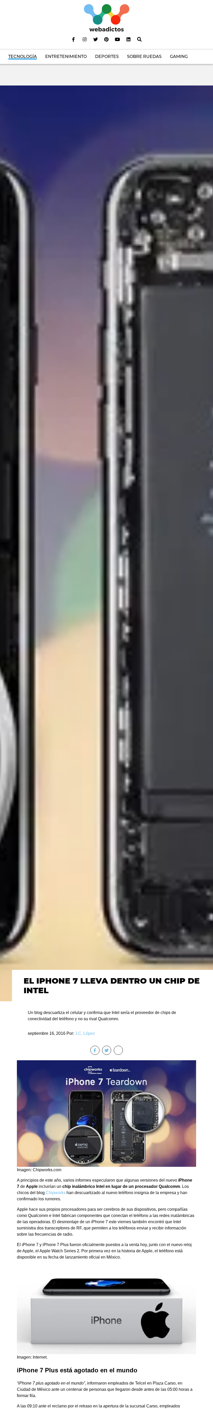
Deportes (107, 56)
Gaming (179, 56)
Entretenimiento (66, 56)
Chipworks (55, 1192)
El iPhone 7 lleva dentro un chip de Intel (112, 985)
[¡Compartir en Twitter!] (106, 1050)
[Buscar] (139, 39)
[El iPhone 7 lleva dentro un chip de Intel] (106, 543)
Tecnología (22, 56)
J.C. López (85, 1033)
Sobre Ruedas (144, 56)
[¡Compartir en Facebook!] (94, 1050)
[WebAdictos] (106, 17)
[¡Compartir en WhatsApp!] (118, 1050)
